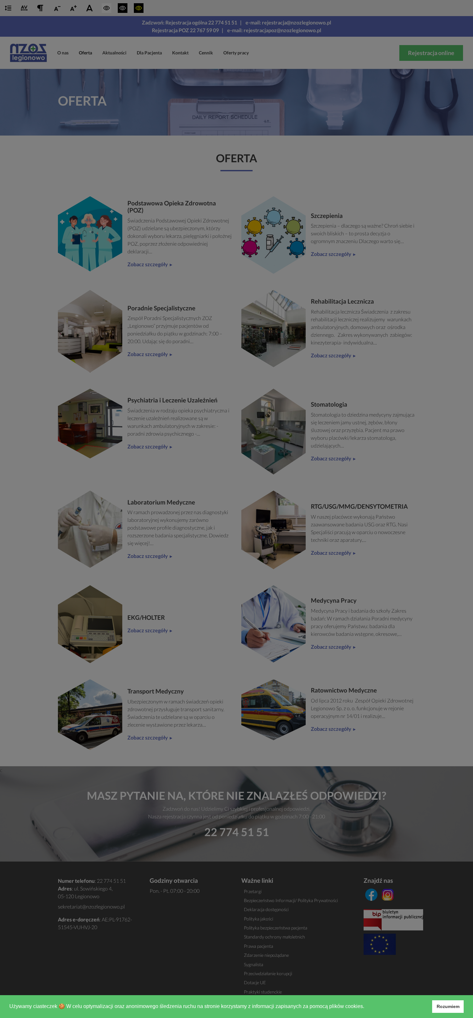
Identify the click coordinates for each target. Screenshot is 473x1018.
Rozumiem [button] (448, 1006)
